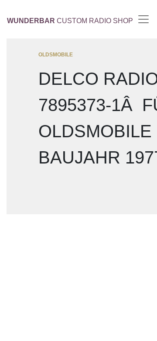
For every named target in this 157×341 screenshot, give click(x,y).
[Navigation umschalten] (143, 19)
